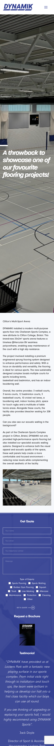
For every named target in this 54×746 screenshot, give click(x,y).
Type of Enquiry (30, 589)
